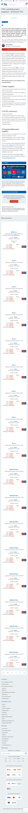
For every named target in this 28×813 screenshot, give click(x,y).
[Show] (25, 247)
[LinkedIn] (12, 673)
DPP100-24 (12, 145)
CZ (10, 758)
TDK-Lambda (19, 154)
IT (14, 761)
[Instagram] (20, 673)
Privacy (3, 718)
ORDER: (17, 244)
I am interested (14, 201)
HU (14, 758)
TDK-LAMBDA (17, 238)
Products (3, 704)
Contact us (4, 688)
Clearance (4, 734)
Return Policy (4, 714)
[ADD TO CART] (23, 247)
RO (6, 761)
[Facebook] (4, 673)
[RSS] (24, 673)
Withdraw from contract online (8, 720)
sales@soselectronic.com (9, 158)
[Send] (25, 753)
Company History (5, 698)
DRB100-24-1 (17, 235)
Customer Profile (5, 684)
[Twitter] (16, 673)
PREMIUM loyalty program (7, 716)
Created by (19, 808)
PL (10, 761)
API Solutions (4, 728)
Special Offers (4, 732)
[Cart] (26, 4)
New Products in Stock (6, 730)
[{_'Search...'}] (10, 4)
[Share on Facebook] (2, 25)
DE (23, 758)
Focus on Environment (6, 696)
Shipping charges (5, 710)
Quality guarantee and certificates (8, 692)
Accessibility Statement (6, 745)
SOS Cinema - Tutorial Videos (7, 736)
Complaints (4, 712)
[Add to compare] (16, 232)
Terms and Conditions (6, 708)
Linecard (3, 706)
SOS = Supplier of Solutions (7, 682)
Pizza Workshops (5, 738)
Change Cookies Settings (7, 722)
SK (6, 758)
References (4, 690)
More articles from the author (14, 49)
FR (23, 761)
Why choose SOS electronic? (7, 686)
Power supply (5, 22)
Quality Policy (4, 694)
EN (19, 758)
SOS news (4, 743)
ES (18, 761)
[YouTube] (8, 673)
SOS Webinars (4, 740)
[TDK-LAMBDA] (14, 18)
